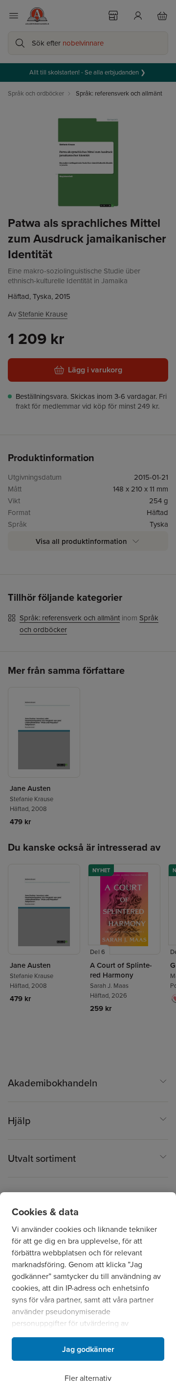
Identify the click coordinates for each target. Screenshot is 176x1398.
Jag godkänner (88, 1349)
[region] (88, 1295)
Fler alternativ (88, 1378)
